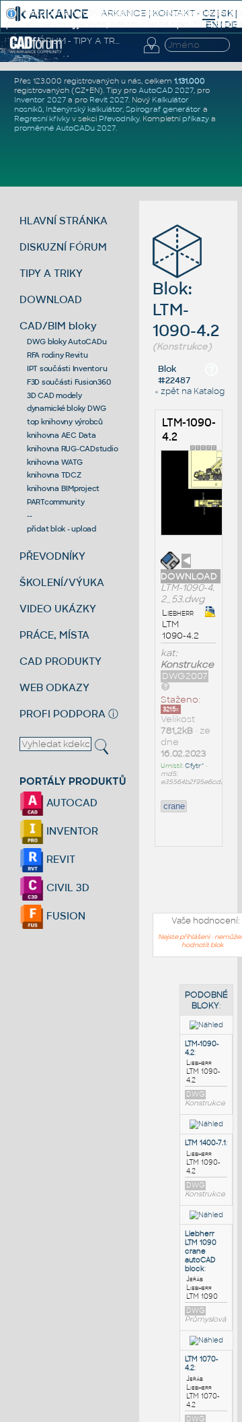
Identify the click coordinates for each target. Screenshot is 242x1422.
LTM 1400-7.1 (205, 1142)
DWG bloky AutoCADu (67, 341)
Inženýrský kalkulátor (84, 109)
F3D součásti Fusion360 (69, 382)
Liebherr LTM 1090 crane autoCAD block (200, 1251)
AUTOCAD (70, 802)
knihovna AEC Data (61, 435)
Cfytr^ (194, 766)
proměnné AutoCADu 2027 (65, 128)
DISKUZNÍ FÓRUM (63, 246)
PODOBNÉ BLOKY (206, 1000)
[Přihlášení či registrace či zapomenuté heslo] (151, 53)
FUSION (64, 915)
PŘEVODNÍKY (52, 556)
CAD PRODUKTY (60, 661)
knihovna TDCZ (54, 475)
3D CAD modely (54, 395)
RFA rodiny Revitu (57, 355)
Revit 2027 (108, 99)
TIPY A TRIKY (51, 273)
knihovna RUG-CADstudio (72, 448)
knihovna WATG (55, 462)
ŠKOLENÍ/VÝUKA (61, 582)
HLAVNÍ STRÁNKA (63, 220)
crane (174, 806)
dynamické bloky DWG (66, 408)
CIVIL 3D (66, 887)
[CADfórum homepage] (36, 51)
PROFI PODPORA (62, 713)
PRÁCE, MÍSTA (54, 634)
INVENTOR (71, 831)
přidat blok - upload (61, 529)
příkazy (195, 118)
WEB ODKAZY (54, 687)
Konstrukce (187, 664)
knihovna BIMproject (63, 488)
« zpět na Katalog (190, 391)
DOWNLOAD (50, 299)
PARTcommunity (56, 502)
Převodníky (119, 118)
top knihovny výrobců (65, 421)
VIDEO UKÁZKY (57, 608)
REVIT (59, 859)
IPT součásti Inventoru (67, 368)
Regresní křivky (42, 118)
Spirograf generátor (163, 109)
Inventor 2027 (40, 99)
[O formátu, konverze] (165, 686)
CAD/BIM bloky (58, 325)
